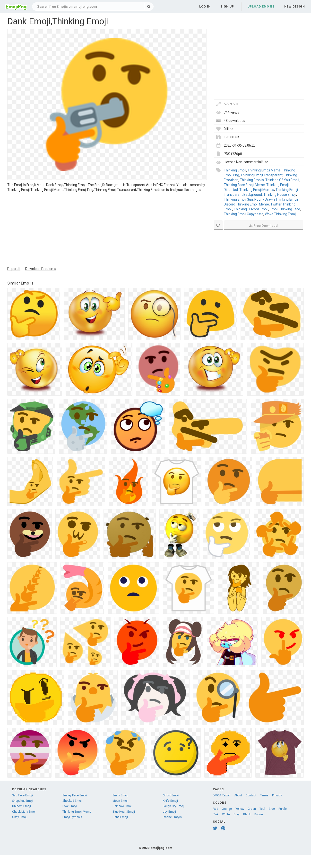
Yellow (239, 808)
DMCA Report (222, 795)
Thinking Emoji (235, 170)
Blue (272, 808)
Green (252, 808)
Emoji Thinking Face (285, 209)
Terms (264, 795)
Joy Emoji (169, 811)
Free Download (265, 226)
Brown (258, 814)
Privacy (277, 795)
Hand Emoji (120, 817)
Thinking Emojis (252, 180)
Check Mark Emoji (24, 811)
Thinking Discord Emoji (251, 209)
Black (247, 814)
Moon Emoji (120, 800)
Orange (227, 808)
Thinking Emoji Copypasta (243, 214)
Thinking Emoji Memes (256, 190)
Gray (236, 814)
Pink (215, 814)
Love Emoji (69, 806)
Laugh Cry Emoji (173, 806)
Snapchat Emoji (22, 800)
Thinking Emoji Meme (264, 170)
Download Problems (40, 269)
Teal (262, 808)
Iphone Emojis (172, 817)
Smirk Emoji (120, 795)
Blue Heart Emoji (123, 811)
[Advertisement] (107, 229)
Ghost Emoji (171, 795)
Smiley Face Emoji (74, 795)
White (226, 814)
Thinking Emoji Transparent (262, 175)
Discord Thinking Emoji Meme (246, 204)
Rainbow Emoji (122, 806)
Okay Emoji (19, 817)
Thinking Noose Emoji (279, 194)
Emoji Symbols (72, 817)
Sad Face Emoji (22, 795)
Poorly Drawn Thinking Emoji (276, 199)
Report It (13, 269)
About (238, 795)
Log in (205, 6)
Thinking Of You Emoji (282, 180)
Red (215, 808)
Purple (282, 808)
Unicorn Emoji (21, 806)
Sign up (227, 6)
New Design (294, 6)
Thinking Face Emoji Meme (244, 185)
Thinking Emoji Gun (238, 199)
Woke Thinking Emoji (280, 214)
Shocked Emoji (72, 800)
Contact (251, 795)
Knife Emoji (170, 800)
